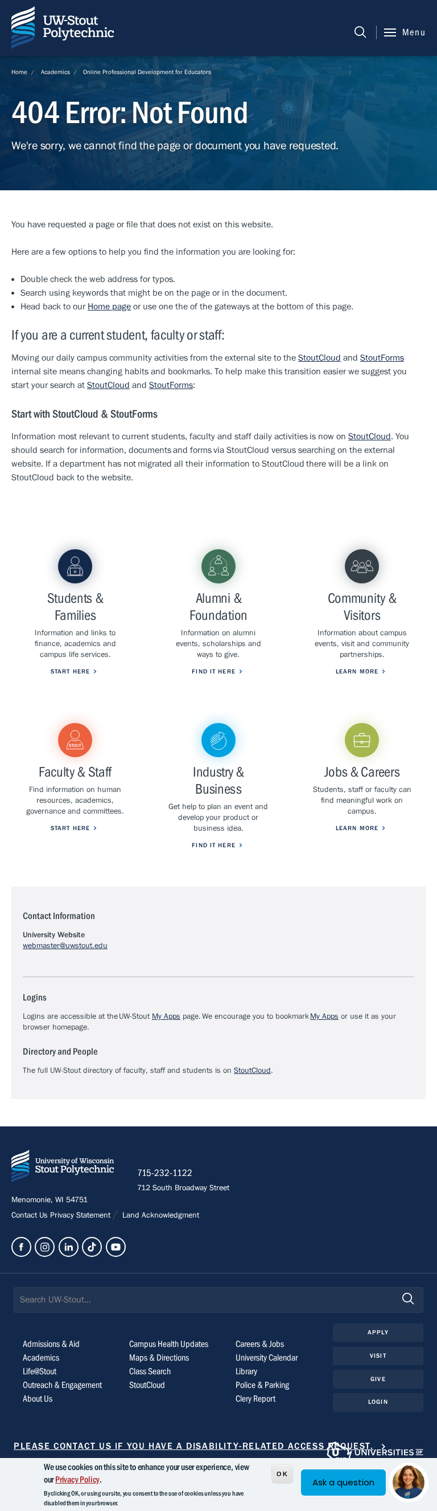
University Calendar (267, 1358)
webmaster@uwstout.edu (65, 945)
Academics (55, 72)
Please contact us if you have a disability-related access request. (194, 1446)
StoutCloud (319, 358)
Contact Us (30, 1215)
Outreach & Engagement (62, 1385)
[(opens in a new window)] (21, 1247)
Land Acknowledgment (159, 1215)
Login (378, 1402)
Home (19, 72)
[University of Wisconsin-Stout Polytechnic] (62, 1168)
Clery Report (255, 1399)
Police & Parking (262, 1385)
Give (377, 1379)
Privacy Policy (77, 1480)
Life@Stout (39, 1371)
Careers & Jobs (260, 1344)
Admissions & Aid (51, 1344)
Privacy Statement (81, 1215)
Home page (109, 306)
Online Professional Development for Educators (147, 72)
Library (246, 1371)
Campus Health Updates (168, 1344)
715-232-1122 (164, 1173)
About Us (37, 1399)
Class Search (150, 1371)
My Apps (166, 1016)
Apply (378, 1332)
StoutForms (382, 358)
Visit (378, 1355)
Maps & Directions (159, 1358)
